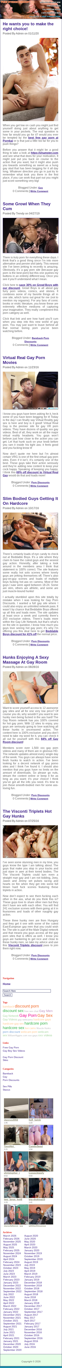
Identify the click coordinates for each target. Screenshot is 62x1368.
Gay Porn (28, 1015)
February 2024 (11, 1262)
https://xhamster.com (44, 152)
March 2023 (9, 1276)
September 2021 (12, 1323)
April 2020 (29, 1244)
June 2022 (9, 1297)
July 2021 (8, 1329)
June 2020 (30, 1238)
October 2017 (31, 1309)
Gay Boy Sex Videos (14, 1050)
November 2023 (12, 1265)
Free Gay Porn (11, 1047)
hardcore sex (13, 1028)
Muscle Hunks (44, 1028)
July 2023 (8, 1270)
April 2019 (29, 1270)
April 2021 (8, 1335)
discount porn (27, 1006)
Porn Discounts (40, 482)
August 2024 (10, 1256)
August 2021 (10, 1326)
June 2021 (9, 1332)
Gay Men (46, 1011)
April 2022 (8, 1303)
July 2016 (29, 1344)
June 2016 (30, 1347)
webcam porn (29, 1031)
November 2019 (33, 1253)
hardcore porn (36, 1023)
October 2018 (31, 1288)
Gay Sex (45, 1015)
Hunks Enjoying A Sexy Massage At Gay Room (26, 659)
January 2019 (31, 1279)
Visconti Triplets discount (25, 945)
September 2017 (33, 1311)
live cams (30, 1028)
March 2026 (9, 1235)
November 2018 (33, 1285)
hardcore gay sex (13, 1023)
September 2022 (12, 1291)
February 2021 (11, 1338)
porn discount (11, 1032)
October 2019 (31, 1256)
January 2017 (31, 1326)
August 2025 (10, 1244)
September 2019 (33, 1259)
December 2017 (33, 1306)
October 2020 (10, 1347)
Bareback (37, 338)
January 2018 (31, 1303)
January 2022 (10, 1311)
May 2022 (8, 1300)
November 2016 (33, 1332)
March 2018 (30, 1300)
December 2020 (12, 1344)
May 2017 (29, 1317)
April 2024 (8, 1259)
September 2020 (12, 1350)
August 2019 (31, 1262)
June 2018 (30, 1297)
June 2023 (9, 1273)
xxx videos (45, 1035)
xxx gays (33, 1035)
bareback (8, 1006)
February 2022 (11, 1309)
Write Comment (39, 191)
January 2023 (10, 1282)
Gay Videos (10, 1019)
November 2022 (12, 1288)
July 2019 (29, 1265)
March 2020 (30, 1247)
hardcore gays (42, 1019)
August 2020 (31, 1235)
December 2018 (33, 1282)
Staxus (6, 1089)
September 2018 (33, 1291)
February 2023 (11, 1279)
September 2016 (33, 1338)
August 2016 (31, 1341)
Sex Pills (7, 1086)
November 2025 (12, 1241)
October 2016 (31, 1335)
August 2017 (31, 1314)
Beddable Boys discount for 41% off (30, 633)
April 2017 (29, 1320)
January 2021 (10, 1341)
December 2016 (33, 1329)
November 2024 (12, 1253)
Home (7, 984)
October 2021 (10, 1320)
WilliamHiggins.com (17, 1035)
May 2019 (29, 1268)
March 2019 (30, 1273)
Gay (40, 187)
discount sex (13, 1011)
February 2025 (11, 1250)
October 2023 (10, 1268)
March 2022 (9, 1306)
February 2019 (32, 1276)
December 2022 (12, 1285)
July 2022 (8, 1294)
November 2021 (12, 1317)
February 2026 (11, 1238)
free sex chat (31, 1011)
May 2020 (29, 1241)
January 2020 (31, 1250)
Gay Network (11, 1015)
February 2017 (32, 1323)
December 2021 (12, 1314)
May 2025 (8, 1247)
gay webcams (25, 1019)
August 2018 (31, 1294)
